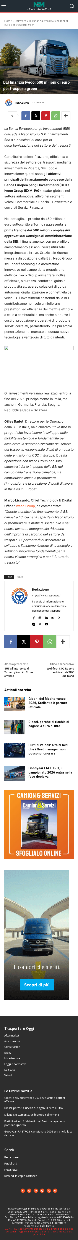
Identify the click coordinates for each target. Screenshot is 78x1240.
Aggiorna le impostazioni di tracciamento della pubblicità (46, 1233)
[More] (65, 115)
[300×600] (36, 1003)
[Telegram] (33, 623)
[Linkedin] (46, 616)
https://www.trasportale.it (46, 595)
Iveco (20, 576)
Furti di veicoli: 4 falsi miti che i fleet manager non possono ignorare (48, 749)
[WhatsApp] (55, 115)
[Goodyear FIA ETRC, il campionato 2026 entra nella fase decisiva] (14, 773)
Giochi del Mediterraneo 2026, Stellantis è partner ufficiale (47, 703)
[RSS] (58, 616)
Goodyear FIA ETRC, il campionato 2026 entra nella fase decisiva (50, 772)
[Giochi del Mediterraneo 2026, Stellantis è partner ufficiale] (14, 704)
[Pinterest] (45, 115)
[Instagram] (40, 616)
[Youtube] (46, 623)
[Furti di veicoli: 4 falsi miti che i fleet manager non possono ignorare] (14, 750)
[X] (35, 115)
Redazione (22, 102)
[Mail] (52, 616)
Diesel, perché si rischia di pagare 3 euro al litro (33, 1108)
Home (8, 21)
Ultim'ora (20, 21)
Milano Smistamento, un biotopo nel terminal (32, 1115)
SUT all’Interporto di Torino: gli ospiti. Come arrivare (19, 672)
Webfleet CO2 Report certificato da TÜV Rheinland (60, 672)
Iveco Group (25, 506)
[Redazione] (9, 102)
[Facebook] (25, 115)
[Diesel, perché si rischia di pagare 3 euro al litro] (14, 727)
